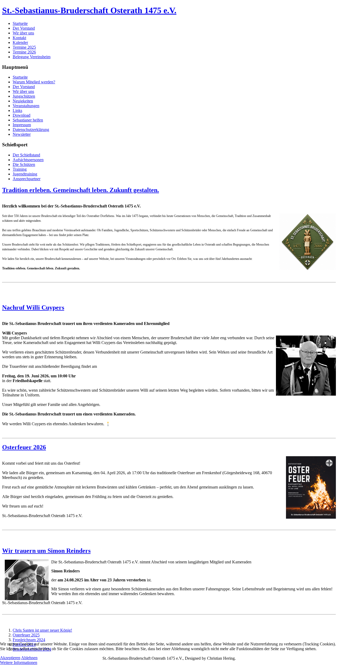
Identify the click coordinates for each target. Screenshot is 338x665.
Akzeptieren (10, 657)
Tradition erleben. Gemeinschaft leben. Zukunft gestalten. (80, 190)
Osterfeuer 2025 (26, 635)
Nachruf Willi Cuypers (33, 307)
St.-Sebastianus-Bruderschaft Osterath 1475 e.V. (89, 10)
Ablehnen (29, 657)
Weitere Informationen (18, 662)
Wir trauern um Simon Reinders (46, 550)
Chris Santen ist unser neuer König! (42, 630)
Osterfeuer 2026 (24, 447)
